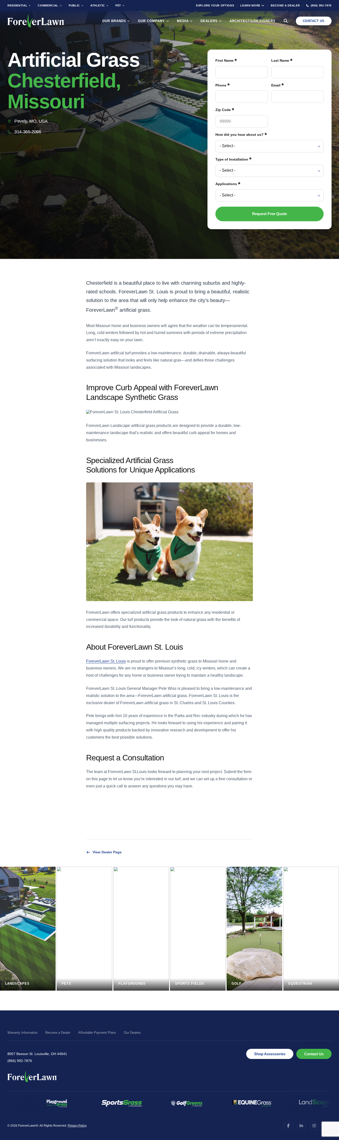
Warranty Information (22, 1032)
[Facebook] (288, 1125)
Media (183, 21)
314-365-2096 (27, 131)
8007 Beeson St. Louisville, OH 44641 (37, 1054)
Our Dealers (132, 1032)
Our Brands (114, 21)
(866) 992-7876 (19, 1061)
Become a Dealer (285, 5)
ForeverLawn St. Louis (106, 661)
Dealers (209, 21)
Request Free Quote (269, 214)
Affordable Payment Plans (97, 1032)
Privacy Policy (77, 1125)
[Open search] (285, 21)
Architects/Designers (252, 21)
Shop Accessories (269, 1054)
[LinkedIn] (301, 1125)
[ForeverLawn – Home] (36, 21)
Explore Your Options (215, 5)
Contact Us (314, 21)
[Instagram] (314, 1125)
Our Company (151, 21)
